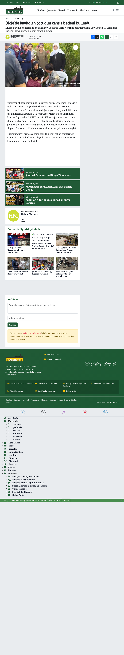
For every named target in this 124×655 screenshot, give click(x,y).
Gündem (41, 10)
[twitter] (43, 412)
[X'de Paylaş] (97, 37)
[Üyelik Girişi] (117, 2)
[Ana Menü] (117, 10)
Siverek (61, 10)
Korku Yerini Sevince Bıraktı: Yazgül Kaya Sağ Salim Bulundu (43, 246)
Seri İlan (12, 455)
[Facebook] (87, 364)
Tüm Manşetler (16, 391)
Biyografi (13, 461)
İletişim (12, 470)
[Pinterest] (96, 364)
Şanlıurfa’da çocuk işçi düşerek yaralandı (42, 272)
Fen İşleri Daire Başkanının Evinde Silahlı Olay (16, 250)
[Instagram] (100, 364)
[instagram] (64, 412)
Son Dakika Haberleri (47, 391)
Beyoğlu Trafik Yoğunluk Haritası (74, 384)
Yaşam (60, 400)
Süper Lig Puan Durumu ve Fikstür (29, 485)
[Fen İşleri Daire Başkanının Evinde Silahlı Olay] (19, 239)
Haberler (9, 18)
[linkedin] (105, 412)
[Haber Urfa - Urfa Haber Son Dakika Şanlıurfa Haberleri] (14, 10)
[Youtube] (109, 364)
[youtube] (85, 412)
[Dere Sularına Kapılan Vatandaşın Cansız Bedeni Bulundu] (67, 239)
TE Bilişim (114, 402)
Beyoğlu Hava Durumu (48, 383)
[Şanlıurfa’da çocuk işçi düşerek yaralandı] (43, 263)
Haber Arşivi (71, 391)
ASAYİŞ (20, 18)
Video (28, 2)
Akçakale (84, 10)
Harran (94, 10)
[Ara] (113, 10)
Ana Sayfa (13, 418)
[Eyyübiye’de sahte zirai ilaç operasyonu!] (19, 263)
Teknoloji (9, 402)
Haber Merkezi (29, 214)
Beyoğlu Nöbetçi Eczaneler (22, 383)
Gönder (12, 324)
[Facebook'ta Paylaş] (93, 37)
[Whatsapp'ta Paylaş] (102, 37)
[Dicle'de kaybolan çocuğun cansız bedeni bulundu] (42, 65)
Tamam (66, 500)
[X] (91, 364)
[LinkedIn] (105, 364)
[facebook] (23, 412)
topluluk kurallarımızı (32, 333)
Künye (11, 467)
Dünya (67, 400)
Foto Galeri (14, 2)
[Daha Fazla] (107, 37)
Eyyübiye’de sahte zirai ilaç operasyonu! (18, 272)
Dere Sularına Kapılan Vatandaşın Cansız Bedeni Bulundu (66, 250)
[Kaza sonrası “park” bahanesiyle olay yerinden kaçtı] (67, 263)
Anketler (12, 464)
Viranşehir (72, 10)
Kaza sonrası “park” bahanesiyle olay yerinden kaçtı (65, 273)
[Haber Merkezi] (13, 215)
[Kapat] (122, 500)
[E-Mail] (23, 220)
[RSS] (114, 364)
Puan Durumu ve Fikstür (104, 383)
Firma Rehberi (15, 451)
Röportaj (12, 458)
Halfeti (74, 400)
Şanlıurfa (51, 10)
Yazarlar (40, 2)
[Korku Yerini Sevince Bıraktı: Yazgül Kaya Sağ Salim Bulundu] (43, 237)
